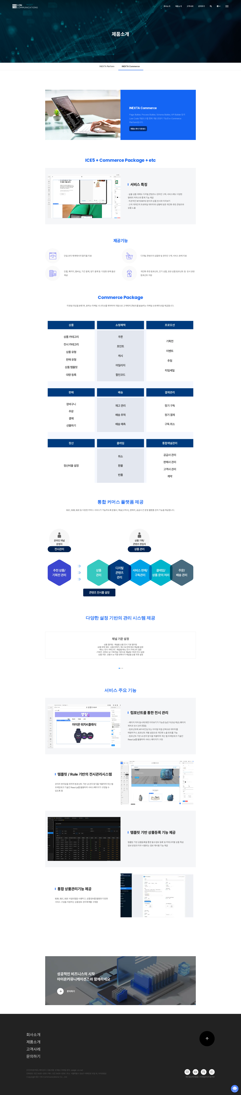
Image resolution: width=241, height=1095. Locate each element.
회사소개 (167, 6)
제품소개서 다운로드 (138, 128)
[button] (119, 668)
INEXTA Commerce (131, 66)
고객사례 (190, 6)
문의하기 (201, 6)
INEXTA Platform (106, 66)
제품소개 (178, 6)
